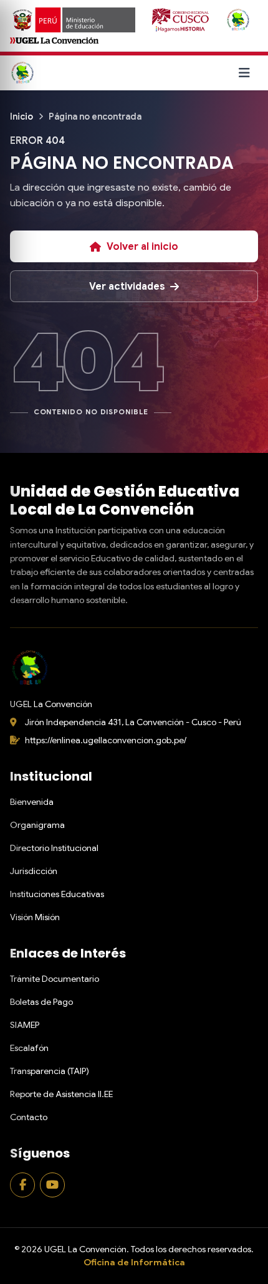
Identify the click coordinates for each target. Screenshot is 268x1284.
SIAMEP (24, 1024)
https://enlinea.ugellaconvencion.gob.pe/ (105, 740)
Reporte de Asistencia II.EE (61, 1094)
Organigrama (37, 824)
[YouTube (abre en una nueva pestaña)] (52, 1184)
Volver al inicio (142, 246)
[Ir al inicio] (22, 72)
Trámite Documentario (54, 978)
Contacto (28, 1117)
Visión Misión (35, 917)
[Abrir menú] (244, 73)
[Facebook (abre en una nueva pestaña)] (22, 1184)
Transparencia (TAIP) (49, 1071)
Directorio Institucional (54, 848)
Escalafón (29, 1047)
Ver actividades (127, 286)
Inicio (21, 116)
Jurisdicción (33, 871)
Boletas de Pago (41, 1001)
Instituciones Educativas (57, 894)
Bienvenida (32, 801)
